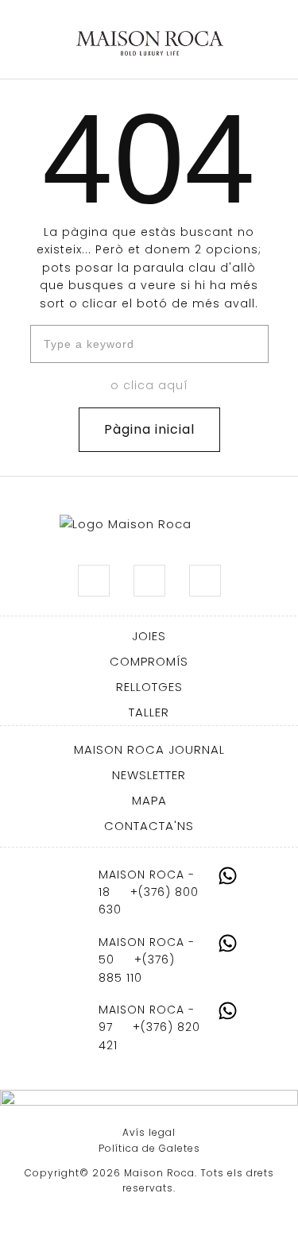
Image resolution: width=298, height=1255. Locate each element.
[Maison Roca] (149, 43)
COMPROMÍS (149, 661)
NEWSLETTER (149, 775)
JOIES (149, 636)
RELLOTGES (149, 686)
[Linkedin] (149, 581)
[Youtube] (205, 581)
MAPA (149, 800)
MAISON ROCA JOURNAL (149, 749)
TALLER (149, 712)
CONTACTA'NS (149, 825)
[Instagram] (94, 581)
